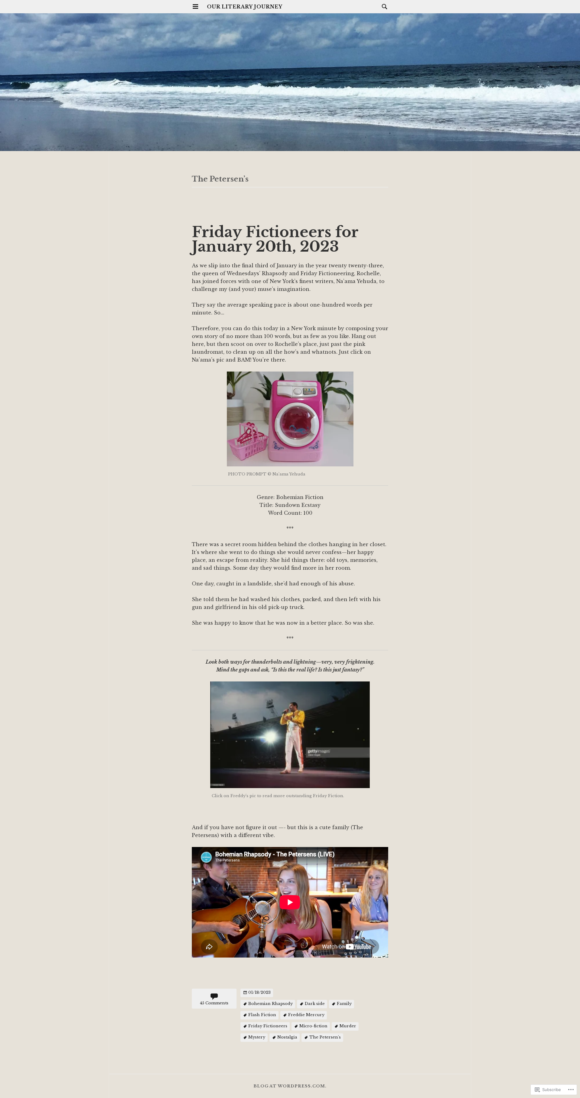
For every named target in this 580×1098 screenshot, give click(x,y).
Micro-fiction (313, 1026)
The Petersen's (325, 1037)
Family (344, 1003)
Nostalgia (287, 1037)
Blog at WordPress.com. (290, 1086)
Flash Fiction (262, 1014)
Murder (348, 1026)
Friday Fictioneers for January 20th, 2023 (275, 239)
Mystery (256, 1037)
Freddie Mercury (306, 1014)
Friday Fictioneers (267, 1026)
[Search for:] (383, 6)
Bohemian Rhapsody (270, 1003)
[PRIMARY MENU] (195, 6)
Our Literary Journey (244, 7)
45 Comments (214, 1003)
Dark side (315, 1003)
